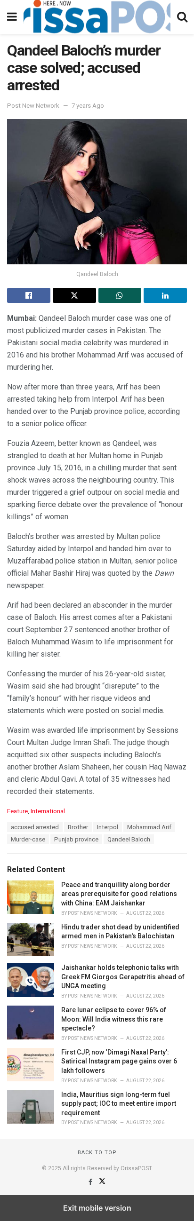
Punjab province (76, 839)
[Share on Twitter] (74, 295)
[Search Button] (182, 17)
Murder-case (28, 839)
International (48, 811)
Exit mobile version (97, 1208)
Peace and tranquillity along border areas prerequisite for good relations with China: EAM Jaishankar (119, 894)
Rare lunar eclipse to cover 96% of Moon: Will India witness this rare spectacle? (113, 1019)
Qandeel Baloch (128, 839)
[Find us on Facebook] (91, 1182)
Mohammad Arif (149, 827)
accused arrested (35, 827)
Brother (78, 827)
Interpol (107, 827)
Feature (17, 811)
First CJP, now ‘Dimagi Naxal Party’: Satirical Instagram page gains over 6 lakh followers (119, 1061)
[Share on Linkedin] (165, 295)
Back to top (97, 1153)
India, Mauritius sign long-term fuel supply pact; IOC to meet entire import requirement (118, 1104)
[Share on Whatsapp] (120, 295)
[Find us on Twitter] (102, 1182)
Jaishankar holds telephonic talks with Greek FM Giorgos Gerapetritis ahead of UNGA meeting (123, 977)
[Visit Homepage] (97, 17)
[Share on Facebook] (28, 295)
